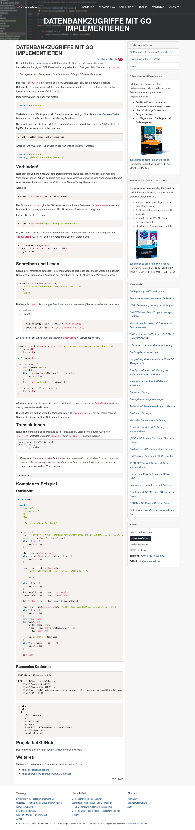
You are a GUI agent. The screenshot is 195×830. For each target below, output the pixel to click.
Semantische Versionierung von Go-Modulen (152, 298)
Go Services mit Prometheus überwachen (151, 449)
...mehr (133, 66)
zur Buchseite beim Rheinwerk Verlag (149, 159)
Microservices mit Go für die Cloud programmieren (39, 802)
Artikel (143, 7)
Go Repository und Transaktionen (147, 291)
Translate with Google (107, 59)
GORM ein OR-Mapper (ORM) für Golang (150, 503)
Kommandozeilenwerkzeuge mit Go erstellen (152, 485)
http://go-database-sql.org (35, 769)
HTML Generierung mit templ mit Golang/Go (152, 305)
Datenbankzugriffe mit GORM (145, 59)
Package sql (42, 63)
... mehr (19, 818)
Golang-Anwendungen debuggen (147, 399)
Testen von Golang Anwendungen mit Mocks (152, 406)
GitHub (58, 749)
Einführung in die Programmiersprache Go (151, 52)
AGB (129, 806)
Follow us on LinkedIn (137, 823)
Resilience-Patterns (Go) (27, 810)
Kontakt (174, 7)
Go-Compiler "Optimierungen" (145, 352)
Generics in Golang (139, 392)
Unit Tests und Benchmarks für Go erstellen (151, 456)
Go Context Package (140, 413)
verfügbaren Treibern (110, 114)
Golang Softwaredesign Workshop (31, 814)
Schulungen (126, 7)
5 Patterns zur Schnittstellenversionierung (151, 345)
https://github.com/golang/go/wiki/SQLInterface (46, 773)
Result (56, 304)
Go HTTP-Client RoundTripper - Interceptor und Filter (96, 810)
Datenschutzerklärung (137, 802)
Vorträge (158, 7)
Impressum (132, 798)
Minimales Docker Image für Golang (148, 420)
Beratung (88, 7)
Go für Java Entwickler (26, 806)
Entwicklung (107, 7)
